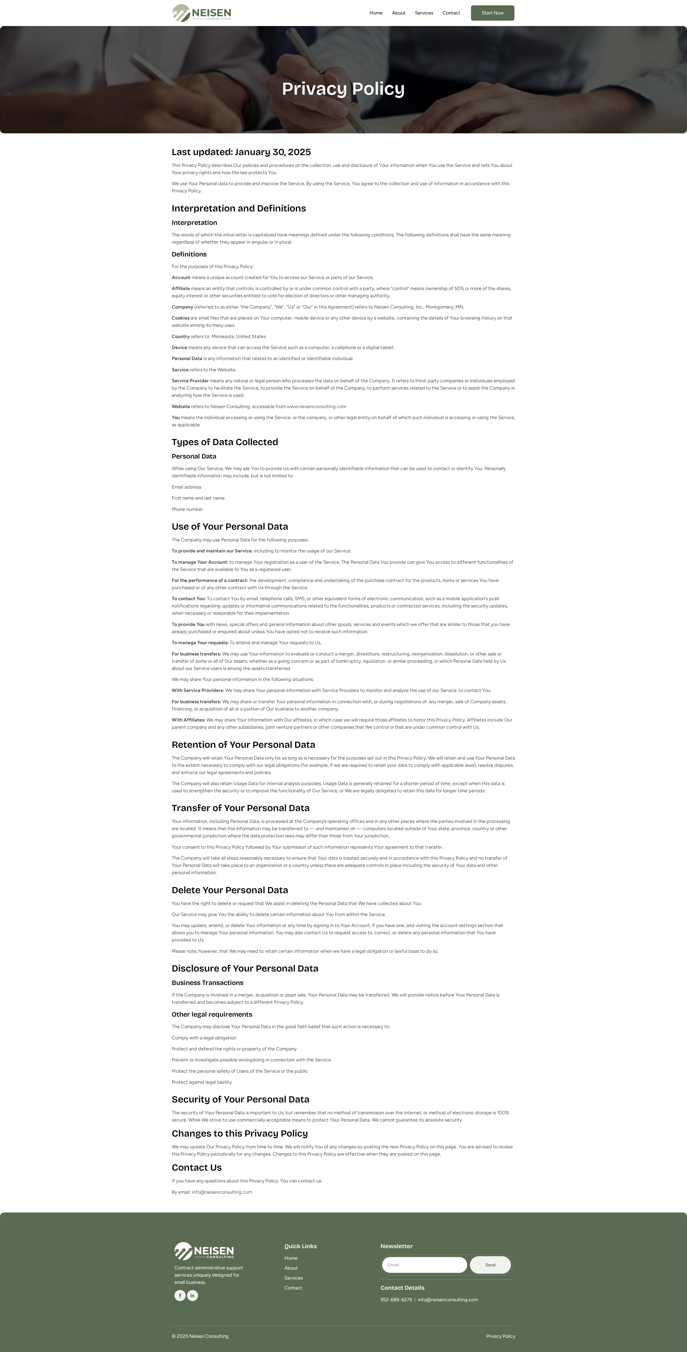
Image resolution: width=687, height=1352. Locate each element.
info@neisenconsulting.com (222, 1192)
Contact (451, 13)
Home (376, 13)
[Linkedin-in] (192, 1295)
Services (424, 13)
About (398, 13)
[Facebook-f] (180, 1295)
